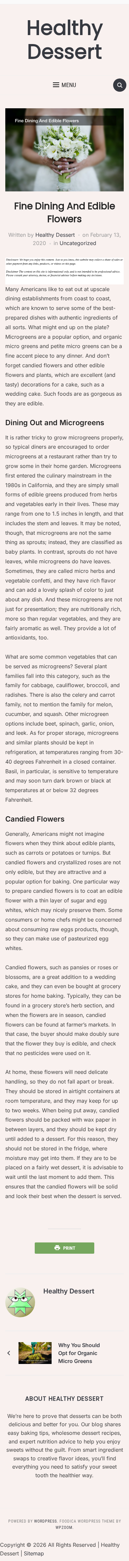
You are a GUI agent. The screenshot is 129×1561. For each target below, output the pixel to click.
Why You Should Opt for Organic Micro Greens (79, 1353)
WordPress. (46, 1521)
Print (69, 1248)
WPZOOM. (65, 1527)
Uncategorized (78, 243)
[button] (64, 85)
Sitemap (34, 1553)
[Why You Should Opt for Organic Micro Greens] (35, 1352)
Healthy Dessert (64, 40)
